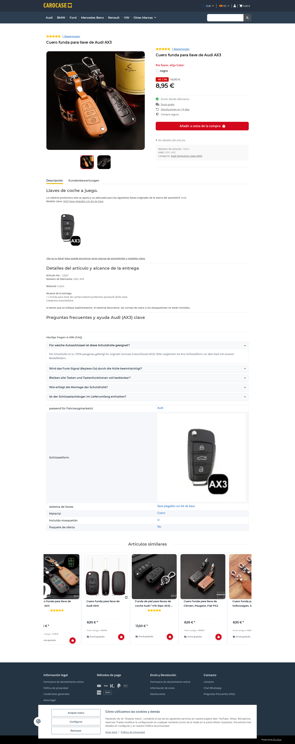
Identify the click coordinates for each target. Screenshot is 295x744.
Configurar (76, 721)
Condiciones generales (56, 694)
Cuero (161, 513)
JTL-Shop (277, 739)
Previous (52, 600)
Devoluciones (157, 694)
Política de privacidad (133, 732)
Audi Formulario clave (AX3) (186, 156)
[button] (207, 6)
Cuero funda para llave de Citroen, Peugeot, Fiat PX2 (201, 603)
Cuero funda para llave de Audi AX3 (54, 603)
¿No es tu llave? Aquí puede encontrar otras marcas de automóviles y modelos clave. (95, 258)
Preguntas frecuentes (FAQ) (219, 694)
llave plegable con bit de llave (176, 506)
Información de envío (162, 688)
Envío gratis (167, 104)
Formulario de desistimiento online (64, 681)
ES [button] (224, 6)
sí (158, 520)
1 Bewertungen (71, 36)
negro (164, 71)
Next (243, 600)
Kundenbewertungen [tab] (83, 180)
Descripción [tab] (54, 180)
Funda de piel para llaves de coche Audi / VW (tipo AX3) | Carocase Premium (153, 604)
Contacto (209, 681)
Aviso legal (111, 732)
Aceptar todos (76, 712)
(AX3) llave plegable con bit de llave (83, 201)
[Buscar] (247, 17)
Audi (160, 408)
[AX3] (201, 457)
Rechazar (76, 730)
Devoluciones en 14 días (175, 109)
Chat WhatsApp (212, 688)
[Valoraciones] (57, 610)
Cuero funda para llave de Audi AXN (103, 603)
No (159, 526)
